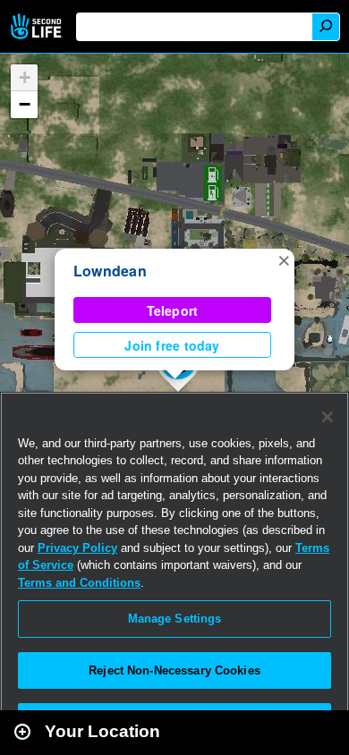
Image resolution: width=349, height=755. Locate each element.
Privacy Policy (77, 548)
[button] (283, 259)
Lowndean (110, 270)
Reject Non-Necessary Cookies (174, 670)
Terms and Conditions (79, 583)
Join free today (171, 345)
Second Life (38, 26)
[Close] (327, 417)
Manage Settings (175, 618)
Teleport (173, 310)
